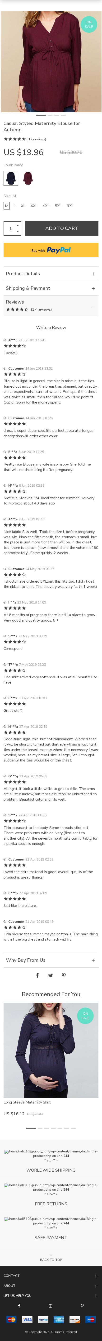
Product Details (23, 274)
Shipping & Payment (28, 288)
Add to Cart (61, 228)
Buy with (39, 250)
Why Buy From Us (26, 960)
